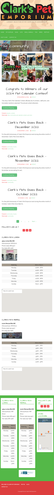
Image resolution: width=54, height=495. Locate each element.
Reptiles (46, 32)
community (13, 115)
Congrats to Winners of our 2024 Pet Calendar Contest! (27, 91)
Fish (36, 32)
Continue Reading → (9, 108)
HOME (2, 32)
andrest (33, 97)
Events (15, 146)
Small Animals (28, 32)
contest (13, 113)
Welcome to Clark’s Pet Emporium (10, 484)
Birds (40, 32)
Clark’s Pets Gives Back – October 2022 (27, 192)
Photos (23, 484)
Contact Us (12, 37)
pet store (29, 115)
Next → (34, 221)
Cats (21, 32)
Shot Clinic (4, 37)
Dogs (16, 32)
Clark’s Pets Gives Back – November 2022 (27, 158)
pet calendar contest (21, 115)
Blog (28, 484)
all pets (8, 113)
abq (9, 115)
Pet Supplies (9, 32)
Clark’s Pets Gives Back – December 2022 (27, 125)
